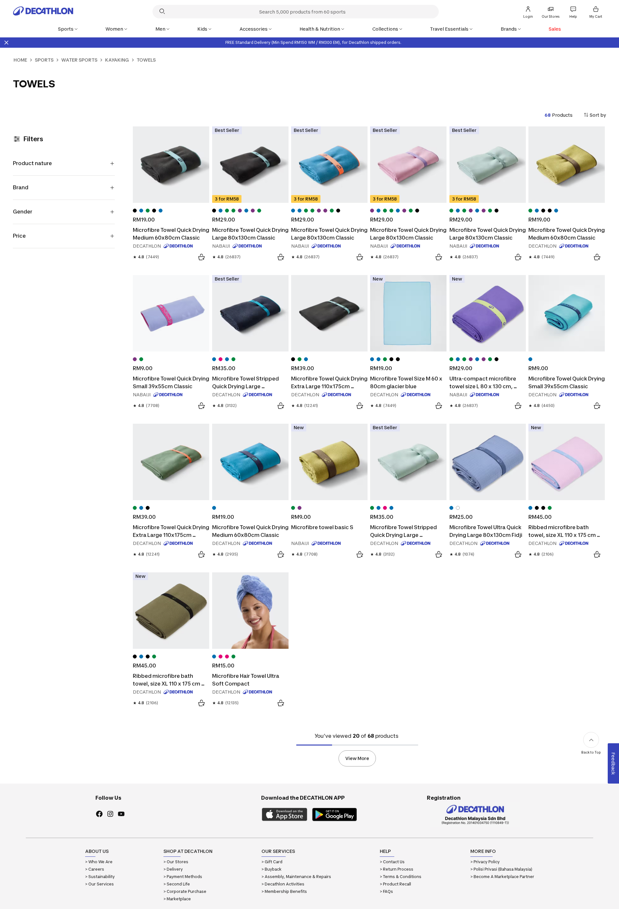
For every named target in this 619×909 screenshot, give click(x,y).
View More (357, 758)
